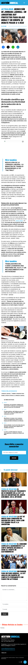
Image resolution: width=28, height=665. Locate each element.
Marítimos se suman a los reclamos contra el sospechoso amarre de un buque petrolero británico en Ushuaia (13, 419)
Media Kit (4, 652)
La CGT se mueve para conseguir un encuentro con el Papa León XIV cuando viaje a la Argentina (13, 520)
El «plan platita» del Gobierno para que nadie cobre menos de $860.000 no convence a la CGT (14, 413)
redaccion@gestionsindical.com (8, 649)
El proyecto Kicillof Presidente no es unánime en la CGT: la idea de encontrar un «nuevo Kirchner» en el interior (13, 493)
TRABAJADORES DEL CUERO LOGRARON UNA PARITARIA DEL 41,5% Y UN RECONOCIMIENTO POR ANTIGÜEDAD (15, 268)
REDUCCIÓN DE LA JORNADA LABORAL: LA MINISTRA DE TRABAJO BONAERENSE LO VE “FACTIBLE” (14, 166)
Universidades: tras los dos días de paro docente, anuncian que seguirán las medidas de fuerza (14, 426)
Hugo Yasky (19, 220)
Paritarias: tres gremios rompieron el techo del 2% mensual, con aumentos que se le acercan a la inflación (13, 406)
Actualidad (7, 9)
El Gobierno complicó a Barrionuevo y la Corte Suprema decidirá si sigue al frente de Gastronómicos (14, 548)
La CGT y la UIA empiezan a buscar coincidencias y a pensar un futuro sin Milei (14, 433)
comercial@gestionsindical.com (8, 648)
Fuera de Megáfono (9, 489)
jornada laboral (6, 393)
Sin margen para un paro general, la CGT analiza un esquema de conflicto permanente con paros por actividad (13, 575)
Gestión (9, 2)
